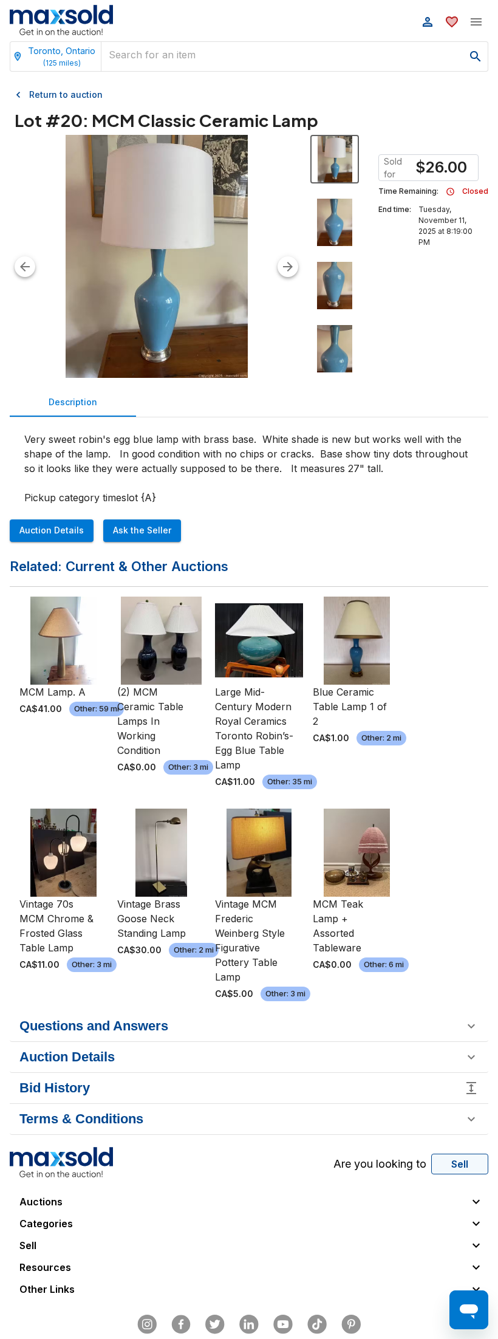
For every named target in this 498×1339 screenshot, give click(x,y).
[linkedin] (249, 1324)
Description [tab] (73, 402)
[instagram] (147, 1324)
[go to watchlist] (452, 22)
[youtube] (283, 1324)
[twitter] (215, 1324)
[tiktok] (317, 1324)
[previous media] (25, 266)
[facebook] (181, 1324)
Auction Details (51, 530)
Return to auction (66, 94)
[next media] (288, 266)
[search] (475, 56)
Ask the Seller (142, 530)
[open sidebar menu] (476, 22)
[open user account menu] (427, 22)
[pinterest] (351, 1324)
